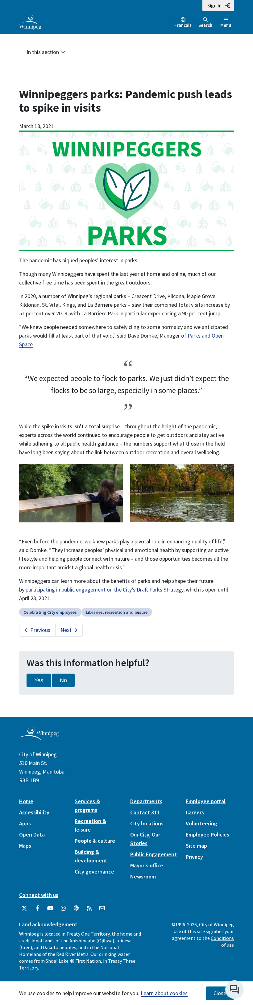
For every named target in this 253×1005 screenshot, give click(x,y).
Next (66, 629)
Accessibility (34, 812)
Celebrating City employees (50, 612)
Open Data (32, 834)
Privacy (194, 856)
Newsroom (143, 876)
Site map (196, 845)
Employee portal (206, 801)
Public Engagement (153, 854)
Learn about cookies (164, 993)
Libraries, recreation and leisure (116, 612)
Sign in (214, 5)
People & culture (95, 840)
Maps (25, 845)
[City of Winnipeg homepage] (39, 737)
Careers (195, 812)
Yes (38, 680)
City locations (147, 823)
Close (220, 993)
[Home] (30, 22)
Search (205, 25)
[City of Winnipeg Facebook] (37, 908)
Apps (25, 823)
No (63, 680)
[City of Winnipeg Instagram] (63, 908)
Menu (225, 25)
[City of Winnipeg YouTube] (50, 908)
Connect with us (38, 895)
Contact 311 (145, 812)
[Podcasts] (76, 908)
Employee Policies (207, 834)
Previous (40, 629)
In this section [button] (43, 52)
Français (183, 25)
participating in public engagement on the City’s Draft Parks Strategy (104, 589)
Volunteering (201, 823)
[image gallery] (71, 492)
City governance (94, 871)
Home (26, 801)
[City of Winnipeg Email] (102, 908)
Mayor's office (146, 865)
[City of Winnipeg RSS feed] (89, 908)
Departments (146, 801)
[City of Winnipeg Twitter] (24, 908)
